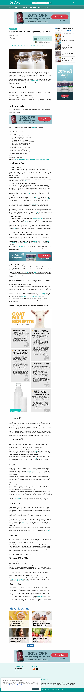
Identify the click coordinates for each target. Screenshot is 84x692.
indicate (35, 272)
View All (30, 645)
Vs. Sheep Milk (13, 46)
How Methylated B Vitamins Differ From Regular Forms (17, 623)
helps (14, 228)
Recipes (25, 7)
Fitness (46, 7)
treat (25, 242)
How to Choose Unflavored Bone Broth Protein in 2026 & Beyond (41, 624)
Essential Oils (33, 7)
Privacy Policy (12, 684)
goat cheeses (17, 498)
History (33, 46)
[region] (21, 684)
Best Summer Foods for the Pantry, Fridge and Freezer (41, 639)
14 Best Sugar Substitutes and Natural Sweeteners (68, 41)
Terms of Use (43, 689)
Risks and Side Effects (42, 46)
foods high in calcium (37, 218)
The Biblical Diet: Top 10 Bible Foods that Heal (67, 59)
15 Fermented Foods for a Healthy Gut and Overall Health (68, 35)
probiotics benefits (15, 493)
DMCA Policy (60, 689)
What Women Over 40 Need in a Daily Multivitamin (18, 639)
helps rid (16, 275)
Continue (35, 688)
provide (35, 241)
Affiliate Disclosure (51, 689)
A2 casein (32, 210)
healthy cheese (34, 80)
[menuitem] (12, 7)
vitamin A (27, 272)
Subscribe (72, 2)
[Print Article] (14, 38)
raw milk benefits (31, 471)
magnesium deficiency (35, 296)
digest (31, 170)
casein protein (35, 204)
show (48, 179)
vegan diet (21, 579)
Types (20, 46)
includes (45, 446)
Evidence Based (13, 28)
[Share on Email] (10, 38)
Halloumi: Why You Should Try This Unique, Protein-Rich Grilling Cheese (31, 159)
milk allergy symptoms (17, 192)
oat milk (26, 580)
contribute (37, 197)
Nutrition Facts (24, 45)
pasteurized (24, 522)
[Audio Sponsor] (42, 42)
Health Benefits (34, 45)
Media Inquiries (19, 673)
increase (21, 246)
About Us (17, 670)
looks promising (41, 293)
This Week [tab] (69, 30)
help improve (32, 484)
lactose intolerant (15, 179)
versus (16, 222)
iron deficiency (24, 296)
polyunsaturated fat (39, 458)
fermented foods (13, 478)
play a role (46, 198)
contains (34, 127)
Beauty (39, 7)
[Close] (39, 679)
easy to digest (40, 596)
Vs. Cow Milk (43, 45)
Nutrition (17, 7)
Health (10, 7)
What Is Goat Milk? (14, 45)
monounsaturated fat (28, 458)
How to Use (26, 46)
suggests (35, 212)
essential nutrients (42, 91)
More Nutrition (19, 608)
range (30, 193)
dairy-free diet (14, 579)
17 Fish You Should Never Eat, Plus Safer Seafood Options (68, 53)
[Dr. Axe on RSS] (34, 669)
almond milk (20, 580)
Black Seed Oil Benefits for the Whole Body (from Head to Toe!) (68, 47)
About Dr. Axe (18, 668)
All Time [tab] (60, 30)
